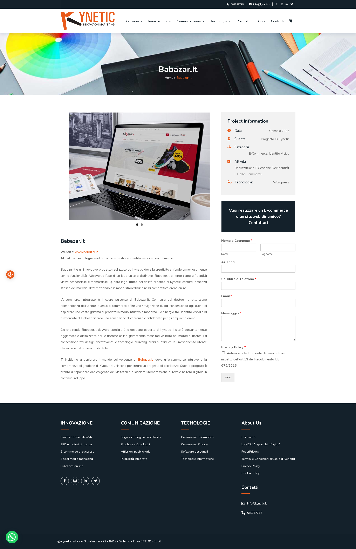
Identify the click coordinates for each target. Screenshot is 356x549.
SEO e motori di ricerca (76, 444)
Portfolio (244, 21)
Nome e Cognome (236, 240)
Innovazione (157, 21)
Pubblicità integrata (134, 459)
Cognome (266, 254)
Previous (55, 166)
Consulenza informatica (197, 437)
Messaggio (231, 313)
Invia (228, 377)
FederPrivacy (250, 451)
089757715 (237, 4)
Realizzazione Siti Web (76, 437)
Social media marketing (77, 459)
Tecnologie (218, 21)
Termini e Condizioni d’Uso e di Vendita (268, 459)
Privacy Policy (233, 347)
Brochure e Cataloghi (135, 444)
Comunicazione (189, 21)
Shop (261, 21)
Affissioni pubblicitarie (135, 451)
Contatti (277, 21)
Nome (225, 254)
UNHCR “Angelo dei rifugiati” (260, 444)
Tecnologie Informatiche (197, 459)
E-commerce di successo (77, 451)
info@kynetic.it (261, 4)
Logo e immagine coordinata (141, 437)
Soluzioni (132, 21)
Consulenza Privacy (194, 444)
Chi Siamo (248, 437)
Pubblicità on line (72, 466)
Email (226, 296)
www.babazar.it (86, 252)
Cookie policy (250, 473)
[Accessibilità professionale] (10, 274)
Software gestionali (194, 451)
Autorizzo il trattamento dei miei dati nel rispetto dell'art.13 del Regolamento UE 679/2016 (253, 359)
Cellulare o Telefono (238, 279)
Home (169, 78)
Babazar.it (145, 359)
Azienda (228, 262)
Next (216, 166)
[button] (12, 537)
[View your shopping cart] (290, 21)
